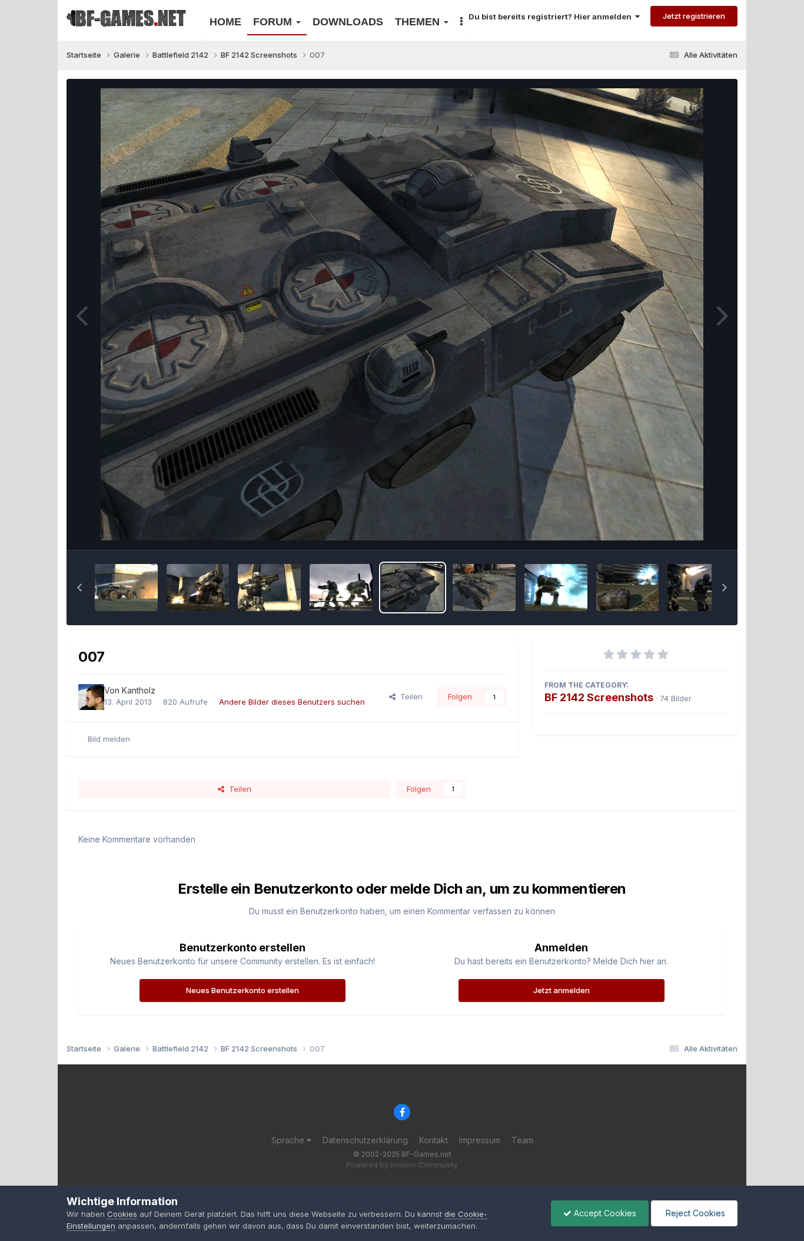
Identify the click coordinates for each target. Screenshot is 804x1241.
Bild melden (109, 739)
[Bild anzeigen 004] (627, 587)
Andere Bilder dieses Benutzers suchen (292, 701)
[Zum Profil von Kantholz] (91, 697)
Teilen (409, 696)
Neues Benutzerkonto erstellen (242, 990)
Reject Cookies (694, 1213)
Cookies (122, 1214)
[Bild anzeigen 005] (555, 587)
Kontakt (433, 1140)
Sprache (289, 1140)
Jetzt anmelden (561, 990)
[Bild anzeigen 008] (341, 587)
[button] (79, 587)
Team (522, 1140)
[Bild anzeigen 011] (126, 587)
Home (225, 22)
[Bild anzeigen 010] (198, 587)
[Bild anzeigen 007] (412, 587)
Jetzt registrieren (694, 16)
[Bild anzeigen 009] (269, 587)
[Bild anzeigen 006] (484, 587)
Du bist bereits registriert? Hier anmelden (552, 16)
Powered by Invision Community (402, 1164)
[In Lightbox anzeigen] (402, 314)
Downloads (348, 22)
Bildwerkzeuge (684, 528)
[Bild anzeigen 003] (698, 587)
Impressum (479, 1140)
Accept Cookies (604, 1213)
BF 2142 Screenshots (598, 697)
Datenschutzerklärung (365, 1140)
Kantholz (138, 690)
